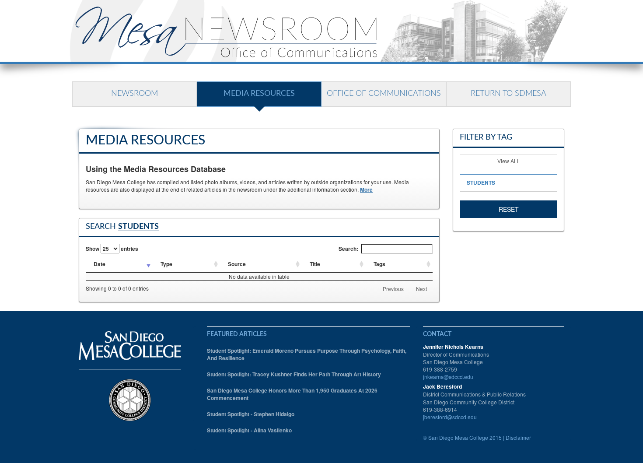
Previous (393, 288)
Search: (348, 249)
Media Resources (259, 94)
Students (481, 182)
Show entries (112, 249)
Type (166, 264)
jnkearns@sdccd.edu (448, 376)
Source (237, 264)
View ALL (508, 161)
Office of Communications (384, 94)
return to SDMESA (508, 94)
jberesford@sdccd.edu (450, 417)
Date (99, 264)
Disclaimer (518, 437)
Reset (509, 209)
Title (315, 264)
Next (421, 288)
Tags (379, 264)
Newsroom (134, 94)
